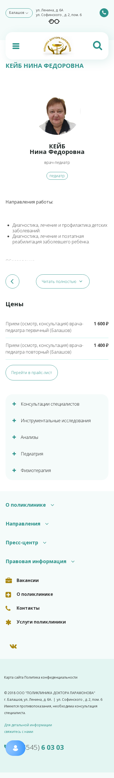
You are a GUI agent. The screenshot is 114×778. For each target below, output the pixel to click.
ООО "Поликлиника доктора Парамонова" (55, 693)
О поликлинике (35, 594)
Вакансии (28, 580)
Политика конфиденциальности (50, 677)
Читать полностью (59, 281)
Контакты (28, 608)
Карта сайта (14, 677)
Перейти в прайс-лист (31, 372)
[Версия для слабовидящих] (54, 21)
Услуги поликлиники (41, 622)
